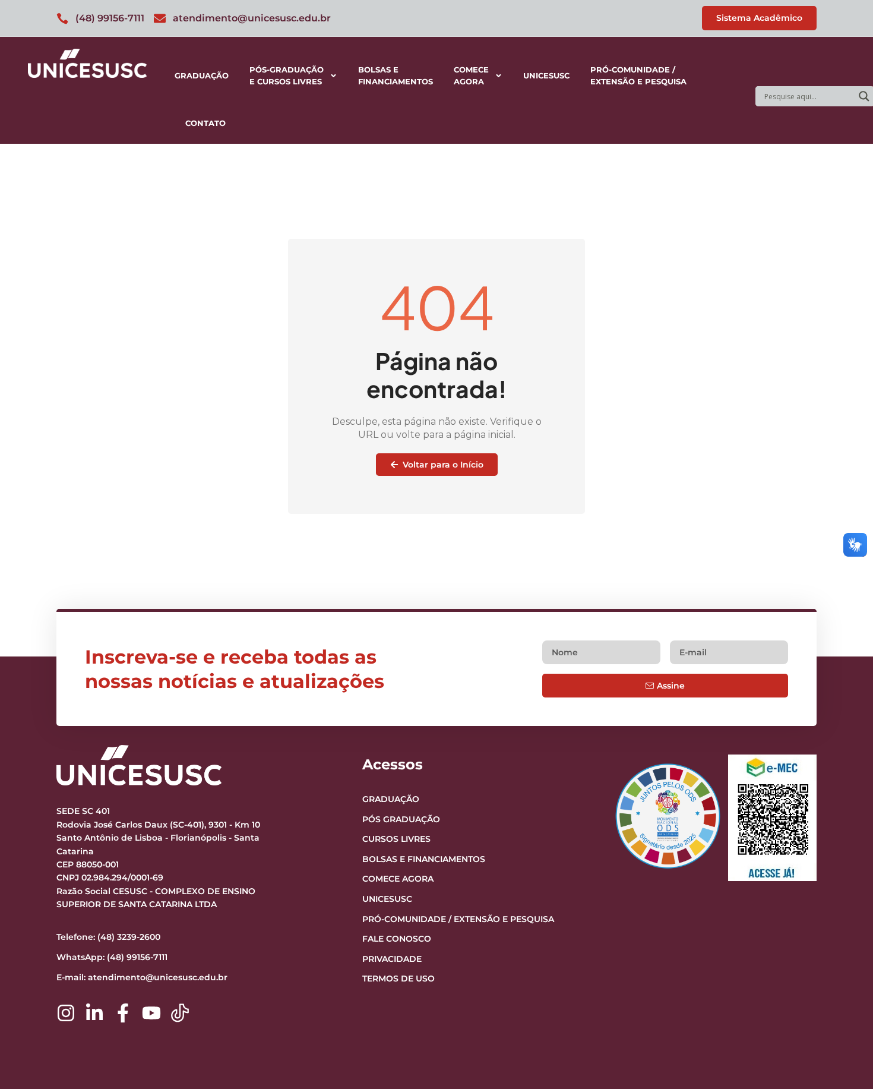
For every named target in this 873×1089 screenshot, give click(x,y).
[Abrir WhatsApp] (843, 1059)
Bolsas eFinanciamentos (395, 75)
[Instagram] (65, 1012)
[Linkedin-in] (94, 1012)
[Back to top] (841, 1007)
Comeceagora (471, 75)
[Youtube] (151, 1012)
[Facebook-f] (122, 1012)
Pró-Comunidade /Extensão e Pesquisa (638, 75)
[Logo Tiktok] (179, 1012)
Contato (205, 123)
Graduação (202, 75)
